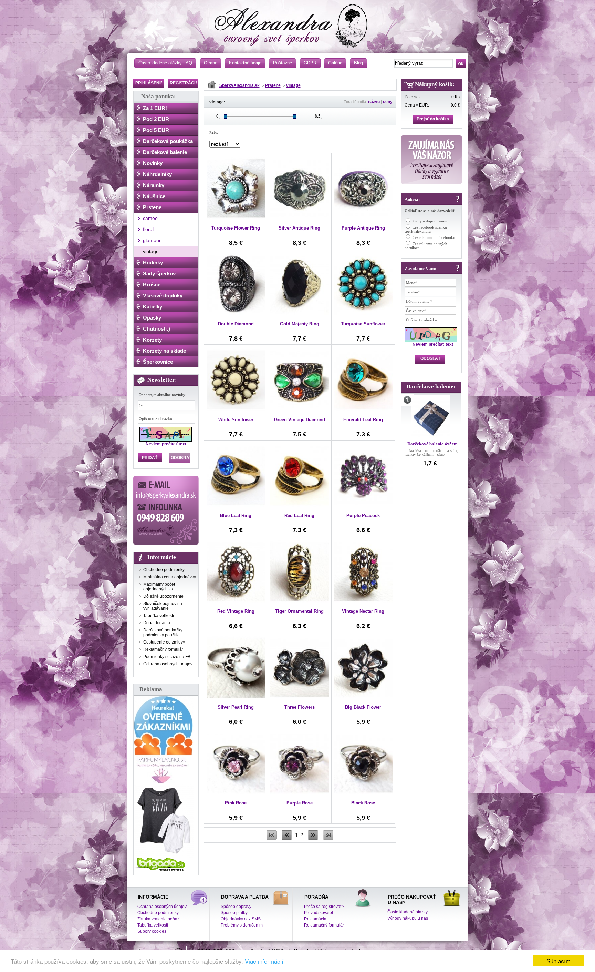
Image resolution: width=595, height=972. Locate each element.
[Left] (287, 838)
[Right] (313, 838)
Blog (358, 62)
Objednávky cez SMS (241, 919)
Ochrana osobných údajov (167, 663)
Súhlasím (558, 960)
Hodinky (153, 262)
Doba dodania (156, 622)
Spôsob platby (234, 912)
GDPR (310, 62)
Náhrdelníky (157, 174)
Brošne (151, 284)
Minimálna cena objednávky (169, 577)
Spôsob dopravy (236, 906)
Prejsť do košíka (433, 119)
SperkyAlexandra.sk (239, 85)
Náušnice (154, 196)
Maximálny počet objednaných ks (159, 586)
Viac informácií (264, 961)
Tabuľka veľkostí (158, 615)
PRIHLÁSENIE (149, 83)
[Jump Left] (272, 838)
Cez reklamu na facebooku (434, 237)
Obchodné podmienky (164, 569)
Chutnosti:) (156, 329)
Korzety (152, 340)
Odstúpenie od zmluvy (164, 642)
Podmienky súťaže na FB (166, 656)
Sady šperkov (159, 273)
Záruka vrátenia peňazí (158, 919)
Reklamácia (315, 919)
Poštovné (282, 62)
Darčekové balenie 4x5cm (432, 443)
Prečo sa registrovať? (324, 906)
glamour (152, 240)
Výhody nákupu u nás (407, 918)
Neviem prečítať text (166, 444)
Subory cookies (151, 931)
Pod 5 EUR (156, 130)
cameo (150, 218)
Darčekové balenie (165, 152)
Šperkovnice (158, 362)
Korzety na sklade (164, 351)
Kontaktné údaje (245, 62)
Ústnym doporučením (430, 221)
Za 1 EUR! (155, 108)
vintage (151, 251)
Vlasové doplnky (162, 295)
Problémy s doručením (242, 925)
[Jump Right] (328, 838)
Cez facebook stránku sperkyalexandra (426, 229)
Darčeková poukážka (168, 141)
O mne (210, 62)
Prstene (152, 207)
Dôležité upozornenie (163, 596)
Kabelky (152, 307)
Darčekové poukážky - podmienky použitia (164, 632)
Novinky (153, 163)
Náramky (153, 185)
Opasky (152, 318)
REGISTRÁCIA (184, 83)
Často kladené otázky (407, 912)
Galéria (335, 62)
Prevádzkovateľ (318, 912)
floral (148, 229)
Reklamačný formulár (163, 649)
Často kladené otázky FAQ (165, 62)
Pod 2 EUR (156, 119)
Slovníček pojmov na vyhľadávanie (162, 606)
